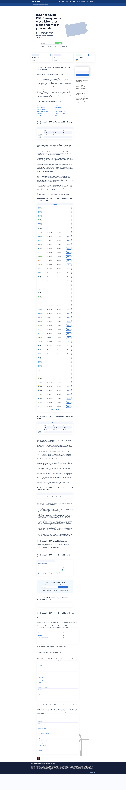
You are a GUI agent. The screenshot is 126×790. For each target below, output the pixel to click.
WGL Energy (57, 117)
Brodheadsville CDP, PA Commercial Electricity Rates (81, 89)
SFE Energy (57, 115)
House (43, 46)
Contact (37, 763)
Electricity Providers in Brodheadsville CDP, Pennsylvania (82, 81)
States (87, 1)
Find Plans (59, 43)
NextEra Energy (40, 115)
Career (54, 763)
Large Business (64, 46)
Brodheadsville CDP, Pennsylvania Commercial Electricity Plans (81, 91)
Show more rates (54, 409)
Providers (83, 1)
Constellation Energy (41, 107)
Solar (67, 1)
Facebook (92, 772)
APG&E (56, 105)
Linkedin (94, 772)
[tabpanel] (55, 134)
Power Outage (61, 1)
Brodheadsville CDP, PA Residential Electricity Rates (81, 83)
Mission (32, 763)
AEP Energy (39, 105)
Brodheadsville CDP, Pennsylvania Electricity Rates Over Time (81, 96)
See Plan (48, 55)
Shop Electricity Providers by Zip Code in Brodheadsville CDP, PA (82, 99)
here (60, 550)
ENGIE (56, 109)
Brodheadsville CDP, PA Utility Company (80, 94)
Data (51, 763)
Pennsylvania (40, 11)
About (35, 763)
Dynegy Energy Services (41, 109)
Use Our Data (92, 1)
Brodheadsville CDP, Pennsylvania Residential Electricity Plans (81, 86)
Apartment (57, 46)
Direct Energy (58, 107)
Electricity (78, 1)
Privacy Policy (48, 763)
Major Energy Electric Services (61, 111)
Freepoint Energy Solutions (42, 111)
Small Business (49, 46)
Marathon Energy (40, 113)
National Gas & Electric (60, 113)
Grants (73, 1)
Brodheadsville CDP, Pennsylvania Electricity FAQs (81, 102)
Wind (70, 1)
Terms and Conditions (42, 763)
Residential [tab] (55, 127)
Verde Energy (39, 117)
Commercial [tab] (54, 422)
